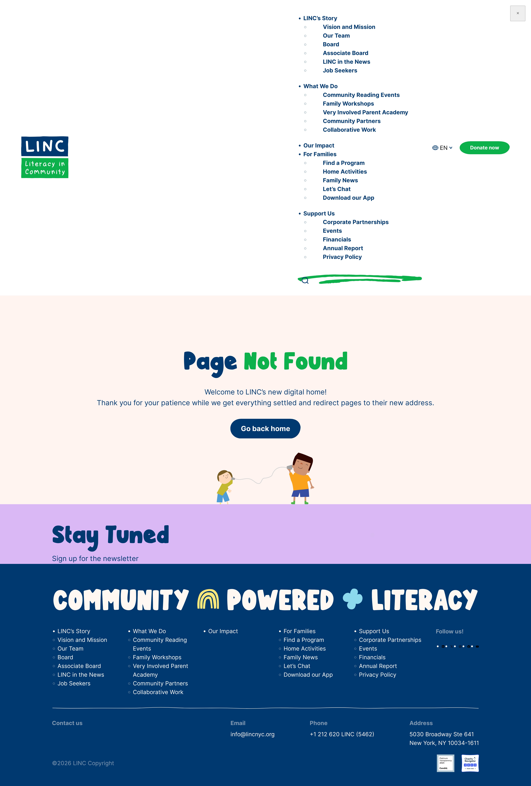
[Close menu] (517, 13)
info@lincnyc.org (253, 734)
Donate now (484, 148)
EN (444, 147)
